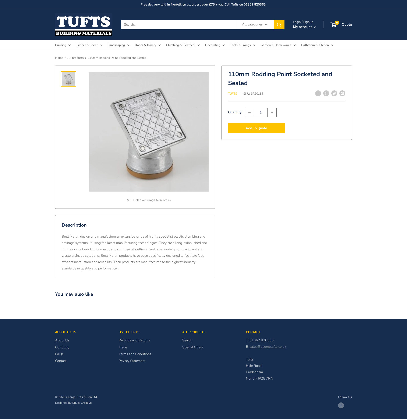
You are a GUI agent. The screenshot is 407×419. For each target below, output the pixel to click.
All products (75, 58)
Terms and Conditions (135, 354)
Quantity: (235, 112)
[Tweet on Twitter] (334, 93)
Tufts (232, 94)
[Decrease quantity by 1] (249, 112)
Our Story (62, 347)
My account (303, 26)
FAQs (59, 354)
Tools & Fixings (240, 45)
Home (59, 58)
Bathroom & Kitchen (315, 45)
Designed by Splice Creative (73, 403)
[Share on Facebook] (318, 93)
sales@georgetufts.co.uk (267, 346)
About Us (62, 340)
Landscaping (116, 45)
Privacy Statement (132, 361)
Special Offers (192, 347)
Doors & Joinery (145, 45)
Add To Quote (256, 128)
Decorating (212, 45)
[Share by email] (342, 93)
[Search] (279, 24)
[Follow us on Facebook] (341, 405)
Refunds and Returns (134, 340)
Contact (60, 361)
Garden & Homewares (276, 45)
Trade (123, 347)
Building (60, 45)
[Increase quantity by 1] (272, 112)
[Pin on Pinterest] (326, 93)
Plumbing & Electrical (180, 45)
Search (187, 340)
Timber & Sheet (87, 45)
